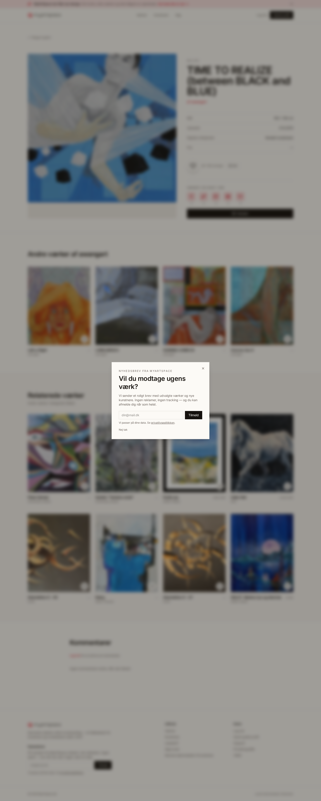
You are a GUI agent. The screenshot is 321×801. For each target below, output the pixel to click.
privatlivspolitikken (162, 422)
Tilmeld (193, 415)
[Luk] (203, 368)
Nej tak (123, 429)
